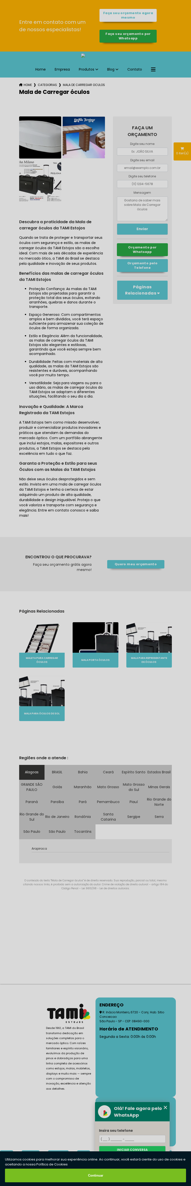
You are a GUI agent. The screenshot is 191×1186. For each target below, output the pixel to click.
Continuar (95, 1175)
